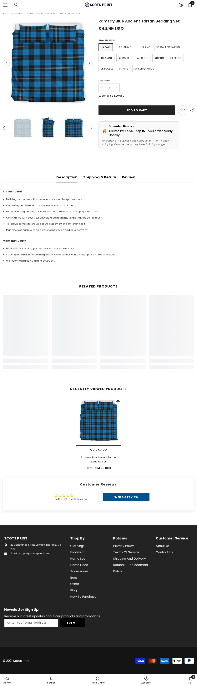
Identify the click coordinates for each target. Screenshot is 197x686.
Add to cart (136, 110)
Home (6, 13)
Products (19, 13)
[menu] (5, 4)
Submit (72, 623)
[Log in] (180, 4)
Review (128, 177)
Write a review (126, 497)
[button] (6, 63)
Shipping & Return (99, 177)
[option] (48, 63)
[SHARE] (190, 110)
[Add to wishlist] (182, 110)
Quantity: (104, 80)
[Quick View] (117, 401)
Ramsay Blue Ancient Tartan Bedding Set (98, 459)
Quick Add (98, 450)
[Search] (16, 4)
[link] (25, 361)
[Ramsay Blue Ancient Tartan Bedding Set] (98, 420)
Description (67, 177)
